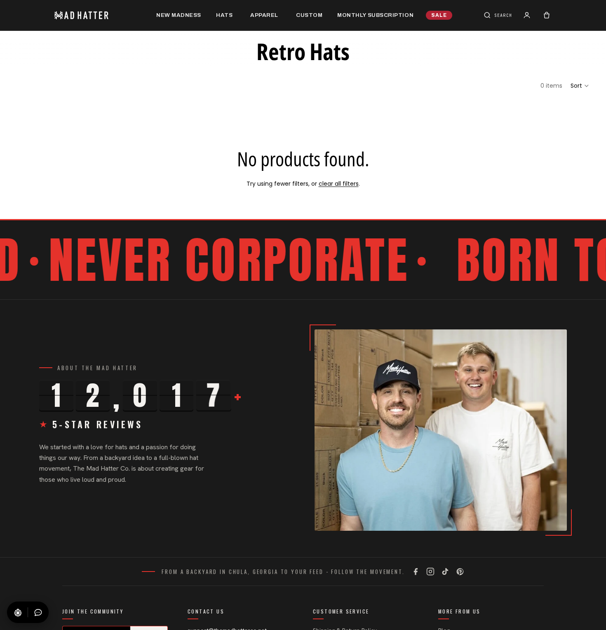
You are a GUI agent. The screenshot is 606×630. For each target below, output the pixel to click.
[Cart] (546, 15)
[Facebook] (415, 571)
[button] (580, 86)
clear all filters (339, 184)
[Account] (527, 15)
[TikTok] (445, 571)
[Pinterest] (460, 571)
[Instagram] (430, 571)
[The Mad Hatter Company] (94, 15)
